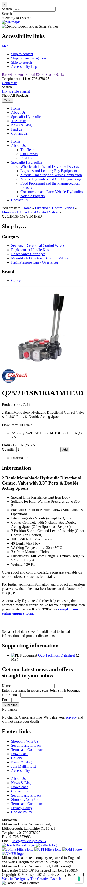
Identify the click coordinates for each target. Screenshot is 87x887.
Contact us (9, 83)
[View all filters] (47, 849)
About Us (18, 112)
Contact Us (19, 133)
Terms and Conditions (27, 750)
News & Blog (21, 125)
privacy (71, 717)
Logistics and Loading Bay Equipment (48, 171)
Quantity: (9, 449)
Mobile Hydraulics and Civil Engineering (50, 179)
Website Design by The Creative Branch (31, 879)
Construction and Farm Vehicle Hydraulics (51, 192)
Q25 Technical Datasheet (56, 655)
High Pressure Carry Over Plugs (34, 262)
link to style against (16, 91)
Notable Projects (32, 196)
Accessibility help (24, 67)
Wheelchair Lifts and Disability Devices (49, 166)
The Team (18, 121)
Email (6, 700)
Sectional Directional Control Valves (37, 246)
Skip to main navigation (28, 58)
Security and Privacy (26, 745)
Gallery (16, 758)
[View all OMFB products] (13, 854)
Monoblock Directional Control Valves (30, 212)
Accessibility (20, 771)
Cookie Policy (21, 812)
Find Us (26, 158)
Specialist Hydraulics (26, 117)
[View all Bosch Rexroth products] (18, 845)
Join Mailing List (23, 766)
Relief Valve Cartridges (28, 254)
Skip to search (21, 62)
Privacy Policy (21, 808)
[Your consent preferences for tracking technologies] (78, 878)
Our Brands (29, 154)
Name (6, 686)
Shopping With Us (24, 741)
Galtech (17, 280)
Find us (16, 129)
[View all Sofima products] (17, 849)
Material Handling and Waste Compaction (51, 175)
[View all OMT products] (72, 849)
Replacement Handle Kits (30, 250)
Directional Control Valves (54, 208)
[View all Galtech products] (47, 845)
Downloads (19, 754)
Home (15, 108)
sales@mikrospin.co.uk (29, 841)
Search (7, 9)
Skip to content (22, 54)
